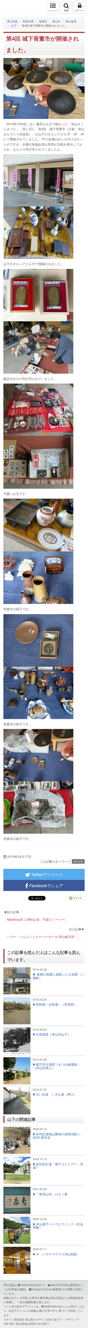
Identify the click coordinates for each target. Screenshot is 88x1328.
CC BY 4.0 (49, 1310)
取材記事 (28, 21)
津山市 (56, 21)
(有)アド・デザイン (64, 1319)
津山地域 (70, 21)
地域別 (43, 21)
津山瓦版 (13, 7)
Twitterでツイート (46, 874)
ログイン (79, 10)
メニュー (53, 10)
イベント (78, 861)
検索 (66, 10)
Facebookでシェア (45, 885)
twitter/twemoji (53, 1306)
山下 (14, 25)
